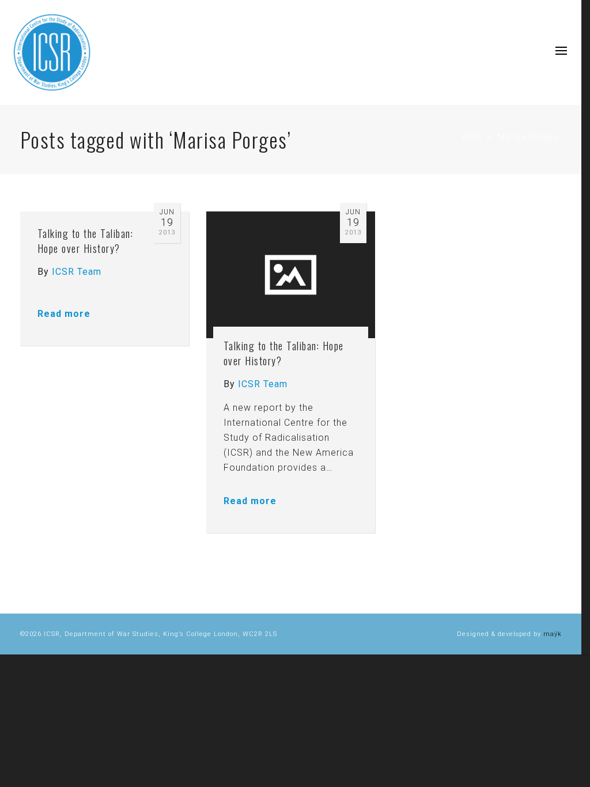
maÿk (552, 634)
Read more (63, 313)
